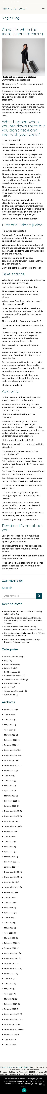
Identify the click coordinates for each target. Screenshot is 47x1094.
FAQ (6, 660)
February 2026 (10, 740)
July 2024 (8, 836)
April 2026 (9, 730)
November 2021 (11, 958)
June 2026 (9, 720)
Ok (24, 1090)
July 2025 (8, 775)
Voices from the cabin (14, 691)
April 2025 (8, 791)
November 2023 (11, 877)
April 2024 (9, 852)
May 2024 (8, 846)
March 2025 (9, 796)
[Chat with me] (7, 2)
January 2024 (10, 867)
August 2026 (10, 709)
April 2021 (8, 994)
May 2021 (8, 989)
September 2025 (11, 765)
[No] (44, 1084)
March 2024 (9, 857)
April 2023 (9, 912)
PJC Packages (10, 672)
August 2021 (9, 973)
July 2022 (8, 918)
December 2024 (11, 811)
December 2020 (11, 1014)
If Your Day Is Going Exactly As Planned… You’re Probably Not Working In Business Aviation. (23, 620)
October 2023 (10, 882)
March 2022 (9, 938)
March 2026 (9, 735)
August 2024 (10, 831)
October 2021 (10, 963)
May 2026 (8, 725)
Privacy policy (6, 1067)
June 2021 (8, 984)
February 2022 (10, 943)
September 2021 (11, 968)
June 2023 (9, 902)
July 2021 (8, 978)
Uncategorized (10, 683)
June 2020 (9, 1044)
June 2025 (9, 780)
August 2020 (10, 1034)
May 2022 (8, 928)
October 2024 (10, 821)
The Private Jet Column (15, 679)
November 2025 (11, 755)
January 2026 (10, 745)
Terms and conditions (22, 1067)
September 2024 (12, 826)
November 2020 (11, 1019)
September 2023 (12, 887)
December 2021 (11, 953)
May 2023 (8, 907)
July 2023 (8, 897)
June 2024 (9, 841)
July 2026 (8, 714)
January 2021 (10, 1009)
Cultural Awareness (13, 657)
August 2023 (10, 892)
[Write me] (4, 2)
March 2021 (9, 999)
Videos (7, 687)
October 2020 (10, 1024)
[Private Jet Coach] (14, 8)
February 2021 (10, 1004)
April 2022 (9, 933)
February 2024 (10, 862)
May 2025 (8, 786)
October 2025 (10, 760)
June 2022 (9, 923)
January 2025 (10, 806)
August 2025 (10, 770)
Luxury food (9, 668)
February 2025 (10, 801)
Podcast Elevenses (12, 676)
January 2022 (10, 948)
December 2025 (11, 750)
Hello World (9, 664)
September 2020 (12, 1029)
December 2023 (11, 872)
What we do (9, 695)
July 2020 (8, 1039)
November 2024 (11, 816)
